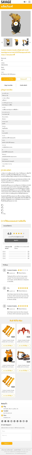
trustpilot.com (12, 273)
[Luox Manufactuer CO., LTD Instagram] (11, 421)
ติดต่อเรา (6, 443)
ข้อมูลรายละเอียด (8, 85)
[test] (27, 421)
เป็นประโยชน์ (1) (22, 273)
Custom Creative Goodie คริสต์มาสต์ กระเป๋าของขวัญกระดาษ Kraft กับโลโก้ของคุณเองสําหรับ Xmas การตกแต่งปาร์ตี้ (8, 341)
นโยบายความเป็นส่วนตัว (7, 449)
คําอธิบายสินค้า (23, 85)
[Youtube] (14, 421)
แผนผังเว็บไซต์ (17, 449)
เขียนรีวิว (16, 240)
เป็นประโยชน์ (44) (22, 308)
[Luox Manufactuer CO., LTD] (6, 2)
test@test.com (7, 417)
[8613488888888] (24, 421)
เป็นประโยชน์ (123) (23, 291)
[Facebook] (8, 421)
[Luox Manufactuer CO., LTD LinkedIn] (17, 421)
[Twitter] (5, 421)
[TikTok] (20, 421)
